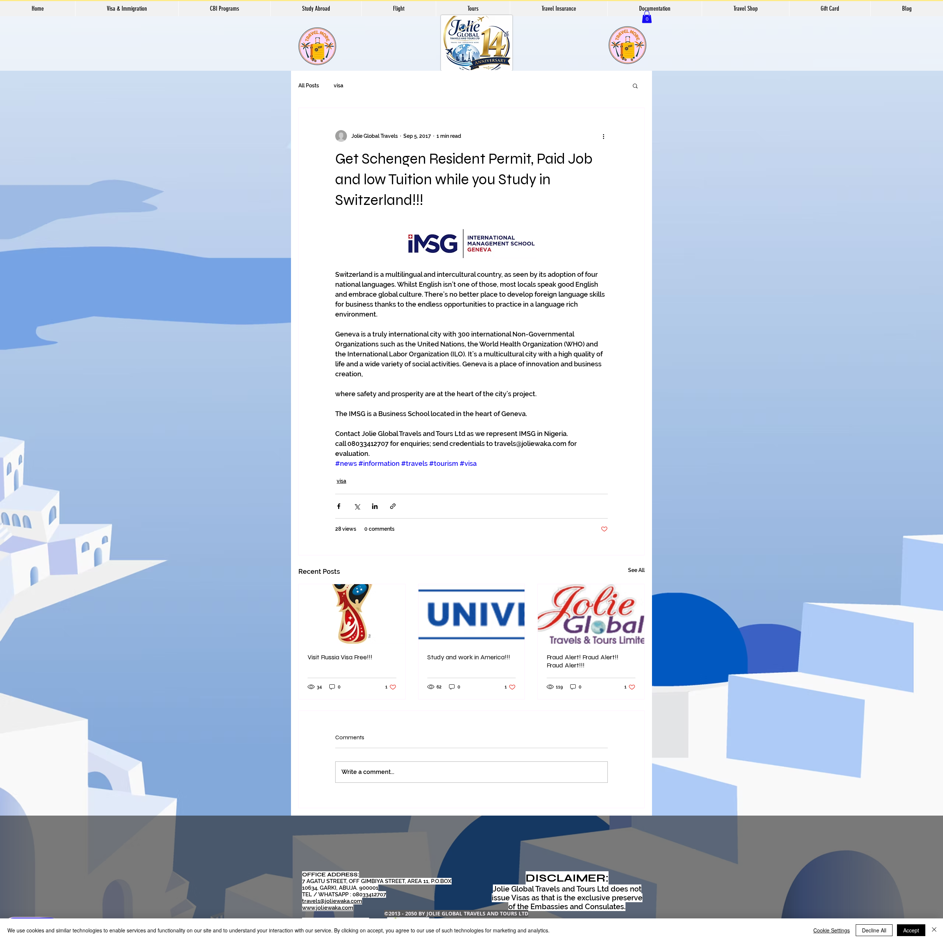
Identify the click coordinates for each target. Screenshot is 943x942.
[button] (647, 17)
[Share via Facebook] (338, 506)
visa (338, 85)
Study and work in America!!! (468, 657)
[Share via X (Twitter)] (356, 506)
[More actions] (603, 136)
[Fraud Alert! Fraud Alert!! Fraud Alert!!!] (591, 614)
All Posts (308, 85)
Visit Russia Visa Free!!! (340, 657)
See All (636, 570)
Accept (911, 930)
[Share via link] (392, 506)
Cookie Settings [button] (831, 930)
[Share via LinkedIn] (374, 506)
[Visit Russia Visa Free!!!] (352, 614)
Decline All (874, 930)
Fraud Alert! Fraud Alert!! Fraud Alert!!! (582, 661)
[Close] (934, 930)
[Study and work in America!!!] (471, 614)
